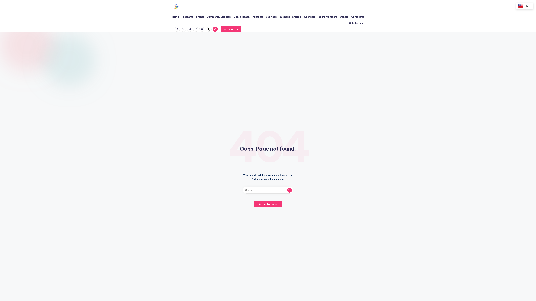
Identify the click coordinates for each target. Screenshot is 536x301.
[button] (231, 29)
